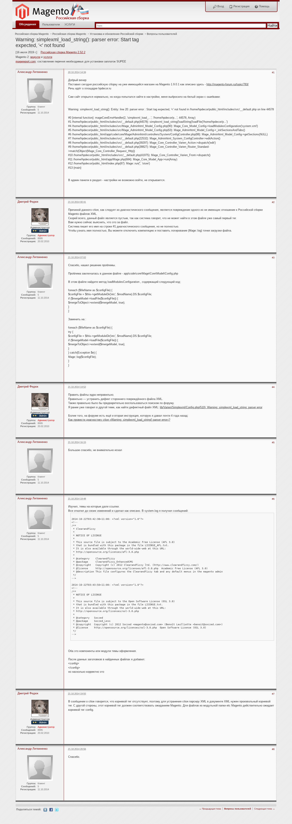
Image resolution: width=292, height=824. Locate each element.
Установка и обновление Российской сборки (116, 33)
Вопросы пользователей (162, 33)
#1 (273, 72)
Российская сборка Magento (32, 33)
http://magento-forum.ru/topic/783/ (227, 84)
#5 (273, 442)
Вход (220, 6)
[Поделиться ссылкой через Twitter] (56, 809)
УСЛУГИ (70, 24)
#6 (273, 499)
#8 (273, 749)
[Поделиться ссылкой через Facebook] (51, 809)
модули (35, 57)
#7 (273, 694)
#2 (273, 202)
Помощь (264, 6)
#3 (273, 257)
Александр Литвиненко (32, 72)
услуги (47, 57)
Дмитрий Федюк (28, 201)
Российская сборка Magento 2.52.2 (63, 52)
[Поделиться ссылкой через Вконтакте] (45, 809)
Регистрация (241, 6)
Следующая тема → (264, 809)
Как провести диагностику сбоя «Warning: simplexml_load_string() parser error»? (119, 419)
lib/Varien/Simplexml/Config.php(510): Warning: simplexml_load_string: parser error (211, 407)
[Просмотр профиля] (40, 216)
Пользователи (51, 24)
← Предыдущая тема (210, 809)
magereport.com (26, 61)
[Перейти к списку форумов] (54, 10)
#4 (273, 387)
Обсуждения (27, 24)
